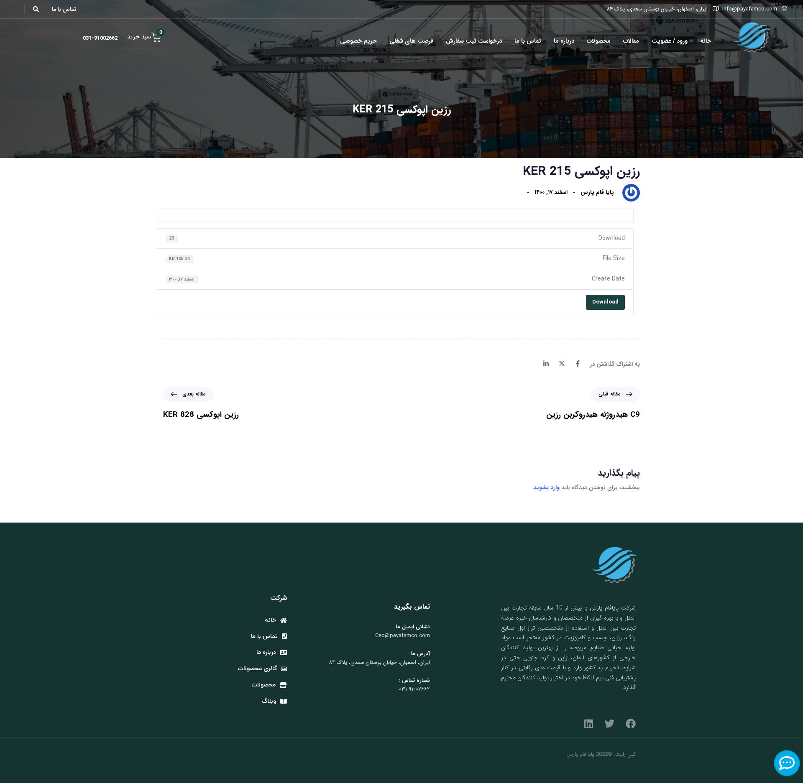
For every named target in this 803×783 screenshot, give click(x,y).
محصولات (599, 41)
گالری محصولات (257, 669)
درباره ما (564, 41)
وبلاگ (269, 701)
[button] (38, 9)
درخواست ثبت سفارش (474, 41)
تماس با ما (527, 41)
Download (605, 302)
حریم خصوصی (358, 41)
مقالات (631, 41)
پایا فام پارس (597, 192)
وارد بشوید (546, 487)
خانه (705, 41)
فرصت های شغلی (411, 41)
